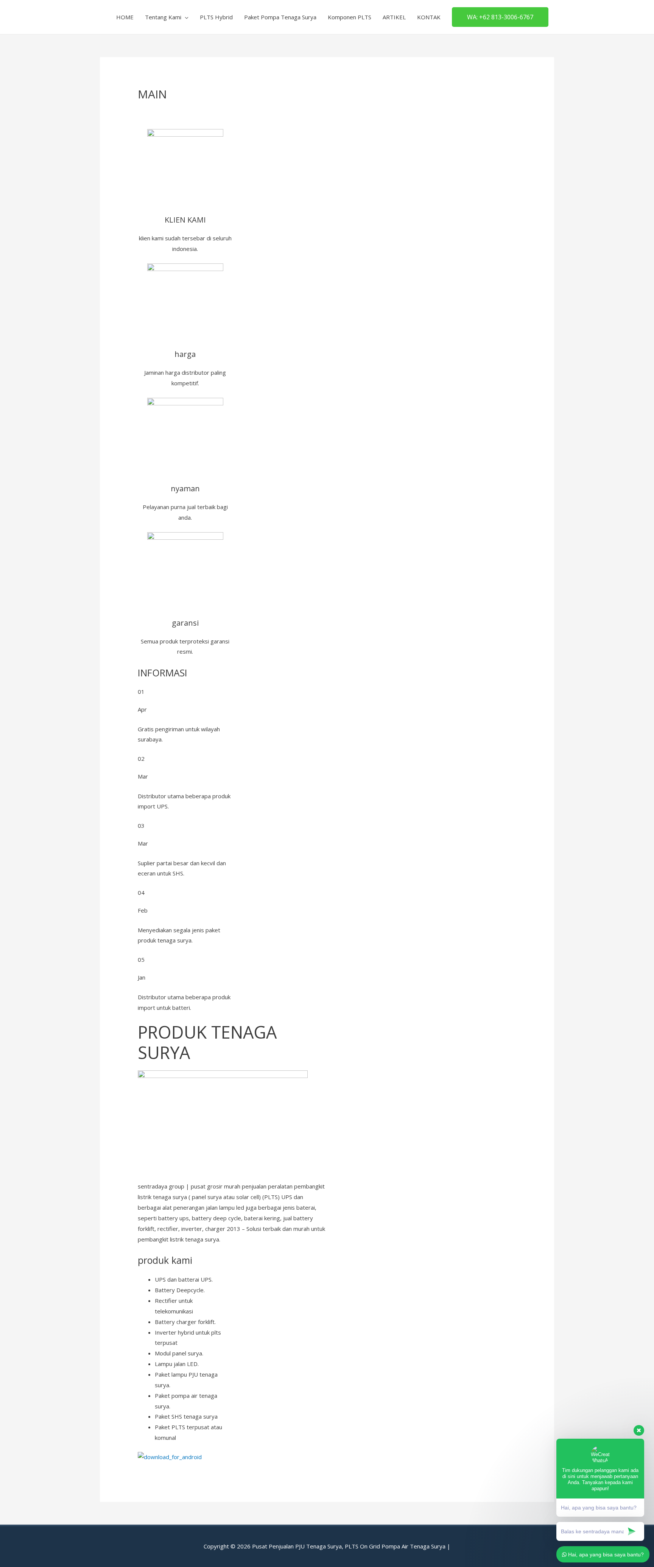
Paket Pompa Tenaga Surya (280, 17)
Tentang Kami (163, 17)
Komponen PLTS (349, 17)
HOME (125, 17)
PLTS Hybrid (216, 17)
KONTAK (429, 17)
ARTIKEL (394, 17)
